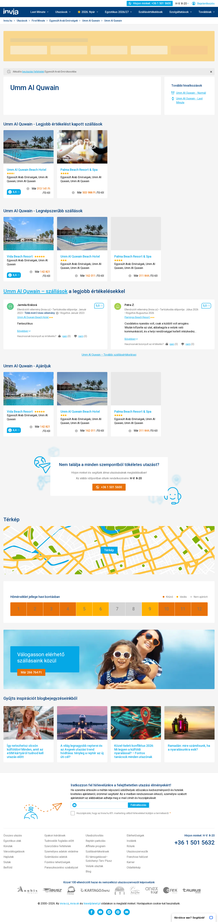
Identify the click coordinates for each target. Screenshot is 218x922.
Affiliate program (95, 846)
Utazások (22, 20)
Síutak (7, 862)
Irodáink (131, 840)
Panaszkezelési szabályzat (61, 867)
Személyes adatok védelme (61, 851)
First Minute (38, 20)
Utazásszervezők (137, 851)
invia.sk (74, 903)
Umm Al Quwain (91, 20)
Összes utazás (12, 835)
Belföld (7, 867)
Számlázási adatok (55, 856)
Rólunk (131, 846)
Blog (88, 871)
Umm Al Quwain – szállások (35, 291)
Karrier (131, 862)
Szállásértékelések (151, 12)
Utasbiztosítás (94, 835)
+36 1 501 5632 (194, 842)
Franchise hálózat (137, 856)
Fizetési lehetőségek (57, 862)
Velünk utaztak (94, 866)
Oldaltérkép (134, 867)
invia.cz (64, 903)
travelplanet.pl (92, 903)
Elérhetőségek (135, 835)
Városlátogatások (14, 851)
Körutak (8, 846)
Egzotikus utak (12, 840)
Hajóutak (8, 856)
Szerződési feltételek (57, 846)
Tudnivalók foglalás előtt (59, 840)
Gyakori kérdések (54, 835)
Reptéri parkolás (95, 840)
